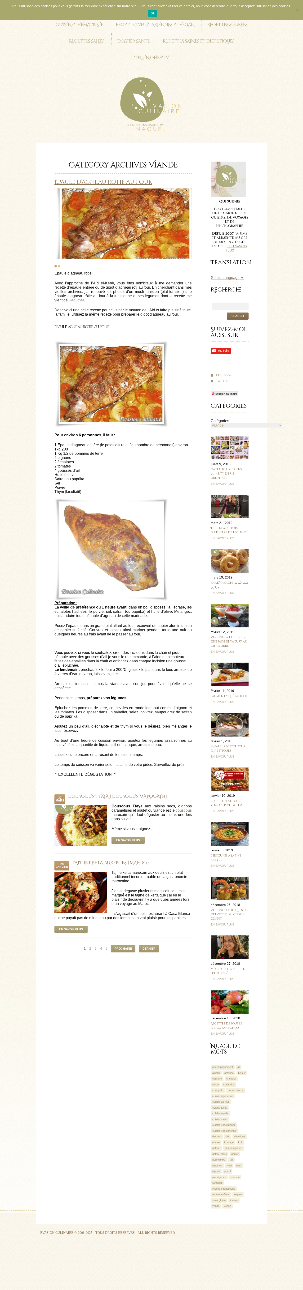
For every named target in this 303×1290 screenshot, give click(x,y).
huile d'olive (218, 1159)
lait (231, 1159)
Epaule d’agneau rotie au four (103, 182)
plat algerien (219, 1177)
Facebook (223, 375)
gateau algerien (233, 1148)
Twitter (221, 381)
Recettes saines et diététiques (198, 41)
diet (228, 1136)
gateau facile (219, 1154)
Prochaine (123, 948)
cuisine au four (220, 1101)
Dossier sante (133, 41)
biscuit (241, 1072)
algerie (216, 1072)
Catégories (220, 421)
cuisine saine (219, 1119)
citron (215, 1084)
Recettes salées (86, 41)
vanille (215, 1205)
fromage (229, 1142)
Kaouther (76, 300)
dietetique (239, 1136)
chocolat (231, 1078)
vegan (227, 1205)
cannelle (217, 1078)
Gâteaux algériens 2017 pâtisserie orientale (226, 473)
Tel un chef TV (152, 58)
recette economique (223, 1188)
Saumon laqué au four (229, 696)
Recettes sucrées (227, 25)
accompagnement (222, 1067)
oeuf (238, 1165)
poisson (235, 1177)
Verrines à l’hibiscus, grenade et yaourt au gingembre (229, 641)
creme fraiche (236, 1090)
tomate (234, 1200)
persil (227, 1171)
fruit (240, 1142)
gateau (216, 1148)
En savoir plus (128, 840)
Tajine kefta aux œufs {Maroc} (110, 863)
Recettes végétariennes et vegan (155, 25)
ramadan (217, 1182)
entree (216, 1142)
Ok (153, 13)
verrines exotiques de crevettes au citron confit (229, 914)
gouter (235, 1154)
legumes (217, 1165)
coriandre (228, 1084)
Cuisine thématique (79, 25)
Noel (229, 1165)
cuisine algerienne (222, 1096)
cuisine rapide (220, 1113)
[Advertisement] (86, 1254)
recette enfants (221, 1194)
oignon (216, 1171)
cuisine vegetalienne (224, 1124)
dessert (216, 1136)
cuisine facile (219, 1107)
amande (229, 1072)
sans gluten (219, 1200)
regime (238, 1194)
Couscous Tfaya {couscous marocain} (117, 796)
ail (238, 1067)
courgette (217, 1090)
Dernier (149, 948)
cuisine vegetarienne (224, 1130)
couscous (184, 810)
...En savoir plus (236, 248)
